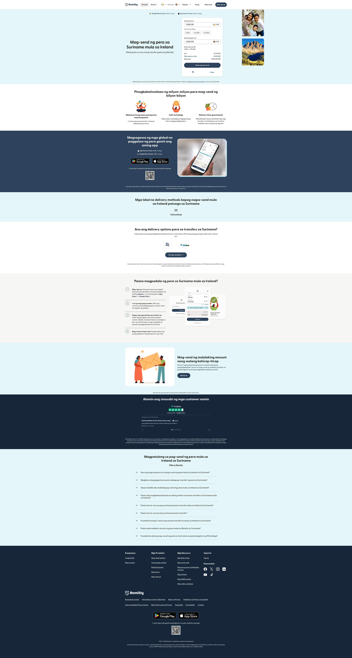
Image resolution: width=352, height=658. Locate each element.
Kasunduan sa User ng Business (153, 599)
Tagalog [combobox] (185, 4)
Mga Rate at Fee (183, 558)
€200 (188, 33)
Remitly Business (157, 567)
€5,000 (206, 33)
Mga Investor (130, 563)
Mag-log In (208, 4)
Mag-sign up (221, 4)
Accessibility (190, 605)
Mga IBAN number (184, 579)
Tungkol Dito (129, 558)
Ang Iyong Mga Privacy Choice (136, 605)
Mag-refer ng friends (185, 584)
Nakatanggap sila (190, 38)
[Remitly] (131, 4)
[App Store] (160, 161)
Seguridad (179, 605)
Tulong (197, 4)
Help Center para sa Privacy (161, 605)
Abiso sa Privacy (174, 599)
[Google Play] (140, 161)
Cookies (201, 605)
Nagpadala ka (189, 21)
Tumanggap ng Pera (158, 563)
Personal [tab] (144, 4)
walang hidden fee (178, 121)
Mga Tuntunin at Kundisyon (197, 81)
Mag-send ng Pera (158, 558)
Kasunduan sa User (132, 599)
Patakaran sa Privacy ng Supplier (195, 599)
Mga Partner (182, 574)
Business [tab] (153, 4)
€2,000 (196, 33)
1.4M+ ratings (163, 14)
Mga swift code (183, 563)
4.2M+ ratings (191, 14)
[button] (164, 4)
